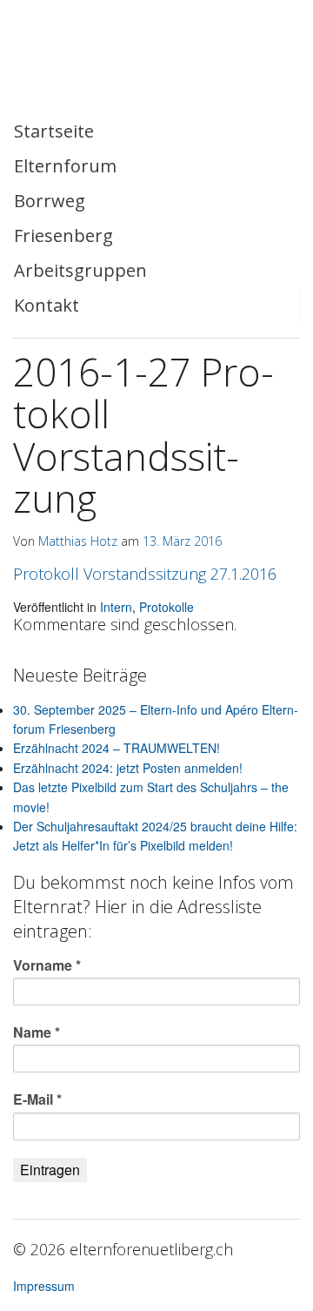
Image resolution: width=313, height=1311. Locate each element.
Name (36, 1032)
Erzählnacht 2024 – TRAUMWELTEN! (116, 747)
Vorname (47, 965)
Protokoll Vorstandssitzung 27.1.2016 (144, 573)
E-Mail (37, 1099)
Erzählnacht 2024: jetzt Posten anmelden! (128, 768)
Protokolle (166, 606)
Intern (116, 606)
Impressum (44, 1285)
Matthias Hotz (77, 541)
